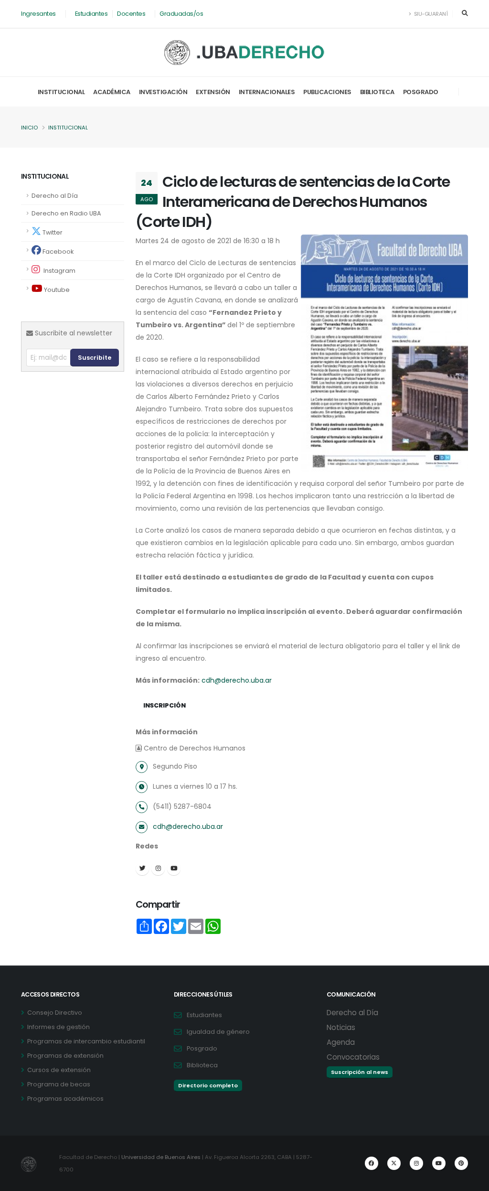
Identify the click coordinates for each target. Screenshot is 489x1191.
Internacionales (267, 92)
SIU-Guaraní (430, 14)
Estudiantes (91, 14)
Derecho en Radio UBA (66, 213)
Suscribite (94, 358)
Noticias (341, 1027)
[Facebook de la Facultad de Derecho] (371, 1163)
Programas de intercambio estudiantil (86, 1041)
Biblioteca (377, 92)
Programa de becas (58, 1084)
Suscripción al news (359, 1072)
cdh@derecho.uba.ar (237, 680)
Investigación (163, 92)
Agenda (341, 1042)
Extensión (213, 92)
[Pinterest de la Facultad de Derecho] (461, 1163)
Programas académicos (65, 1098)
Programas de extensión (65, 1056)
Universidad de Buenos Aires (161, 1157)
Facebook (57, 251)
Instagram (58, 271)
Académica (111, 92)
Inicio (29, 127)
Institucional (61, 92)
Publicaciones (327, 92)
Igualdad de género (218, 1032)
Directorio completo (208, 1085)
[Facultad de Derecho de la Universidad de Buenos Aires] (244, 52)
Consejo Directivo (54, 1013)
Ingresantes (38, 14)
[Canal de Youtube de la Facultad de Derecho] (439, 1163)
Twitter (52, 232)
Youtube (56, 290)
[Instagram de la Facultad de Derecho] (416, 1163)
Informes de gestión (58, 1027)
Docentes (131, 14)
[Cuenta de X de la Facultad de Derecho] (394, 1163)
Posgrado (420, 92)
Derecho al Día (55, 196)
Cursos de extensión (59, 1070)
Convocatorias (353, 1057)
